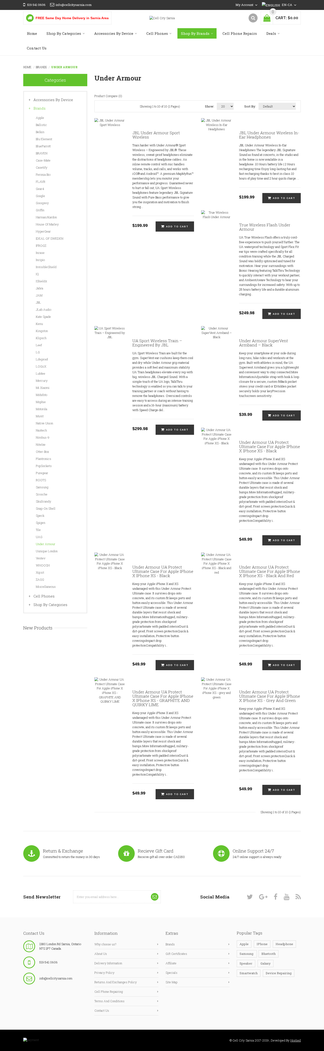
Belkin (40, 132)
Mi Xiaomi (43, 388)
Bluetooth (268, 954)
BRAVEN (41, 153)
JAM (39, 295)
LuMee (40, 373)
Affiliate (171, 963)
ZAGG (40, 579)
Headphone (284, 944)
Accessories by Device (53, 99)
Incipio (40, 260)
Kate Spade (43, 316)
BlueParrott (43, 146)
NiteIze (41, 444)
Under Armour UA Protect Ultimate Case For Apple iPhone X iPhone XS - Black (269, 446)
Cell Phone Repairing (108, 991)
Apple (40, 118)
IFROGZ (41, 245)
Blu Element (44, 139)
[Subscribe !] (154, 897)
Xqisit (40, 572)
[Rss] (298, 897)
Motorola (41, 409)
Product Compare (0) (108, 96)
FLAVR (40, 182)
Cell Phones (44, 596)
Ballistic (41, 125)
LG (38, 352)
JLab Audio (43, 309)
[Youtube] (286, 897)
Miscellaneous (46, 586)
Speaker (246, 963)
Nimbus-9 (42, 437)
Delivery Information (108, 963)
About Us (100, 954)
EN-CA (287, 5)
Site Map (171, 982)
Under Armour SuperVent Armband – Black (263, 343)
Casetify (41, 167)
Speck (40, 515)
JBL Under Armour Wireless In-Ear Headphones (269, 135)
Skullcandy (43, 501)
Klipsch (41, 338)
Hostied (295, 1040)
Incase (40, 253)
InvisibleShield (46, 267)
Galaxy (265, 963)
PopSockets (44, 466)
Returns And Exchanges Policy (115, 982)
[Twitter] (250, 897)
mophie (41, 402)
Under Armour (64, 67)
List (130, 106)
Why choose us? (105, 944)
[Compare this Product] (119, 136)
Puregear (42, 473)
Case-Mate (43, 160)
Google (40, 196)
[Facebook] (276, 897)
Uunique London (47, 551)
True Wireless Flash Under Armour (264, 227)
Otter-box (42, 451)
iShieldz (41, 281)
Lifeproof (42, 359)
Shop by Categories (50, 604)
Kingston (42, 331)
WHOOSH (43, 565)
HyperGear (43, 231)
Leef (39, 345)
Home (27, 67)
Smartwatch (249, 973)
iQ (37, 274)
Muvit (40, 416)
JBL (38, 302)
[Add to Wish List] (100, 136)
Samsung (42, 487)
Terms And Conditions (109, 1001)
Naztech (41, 430)
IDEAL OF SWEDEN (49, 238)
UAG (39, 537)
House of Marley (47, 224)
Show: (209, 106)
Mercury (42, 380)
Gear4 (40, 189)
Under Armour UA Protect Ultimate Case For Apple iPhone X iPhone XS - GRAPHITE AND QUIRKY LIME (162, 698)
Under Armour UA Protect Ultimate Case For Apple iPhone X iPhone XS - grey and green (269, 696)
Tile (38, 530)
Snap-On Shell (46, 508)
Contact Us (101, 1010)
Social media (214, 897)
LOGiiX (41, 366)
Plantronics (43, 459)
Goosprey (42, 203)
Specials (171, 972)
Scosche (41, 494)
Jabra (39, 288)
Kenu (39, 324)
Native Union (44, 423)
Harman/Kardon (46, 217)
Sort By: (250, 106)
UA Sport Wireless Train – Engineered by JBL (157, 343)
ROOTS (41, 480)
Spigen (40, 523)
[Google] (263, 897)
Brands (41, 67)
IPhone (262, 944)
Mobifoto (41, 395)
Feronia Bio (43, 174)
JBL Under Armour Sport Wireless (156, 135)
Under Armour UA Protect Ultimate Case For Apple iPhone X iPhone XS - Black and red (269, 571)
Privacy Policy (104, 972)
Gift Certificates (176, 954)
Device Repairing (279, 973)
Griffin (40, 210)
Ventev (40, 558)
